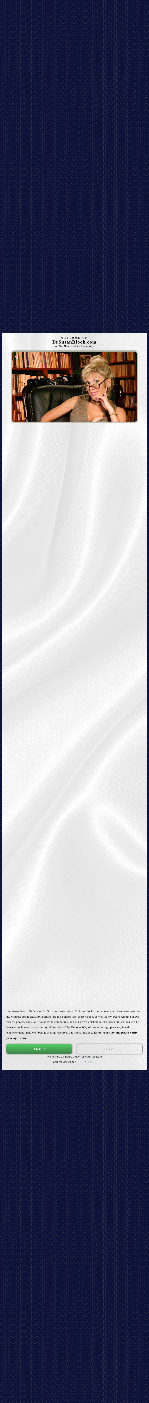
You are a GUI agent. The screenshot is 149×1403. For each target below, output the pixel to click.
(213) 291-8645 (86, 1061)
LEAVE (109, 1049)
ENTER (39, 1049)
